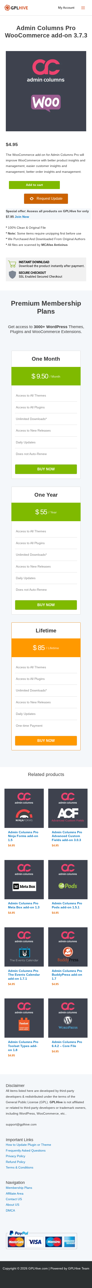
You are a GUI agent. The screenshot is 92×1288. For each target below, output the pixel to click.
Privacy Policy (15, 1156)
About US (12, 1204)
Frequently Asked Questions (26, 1150)
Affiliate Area (14, 1193)
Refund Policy (15, 1162)
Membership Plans (19, 1187)
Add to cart (34, 185)
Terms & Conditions (19, 1167)
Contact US (14, 1199)
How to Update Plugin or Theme (28, 1144)
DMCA (10, 1210)
